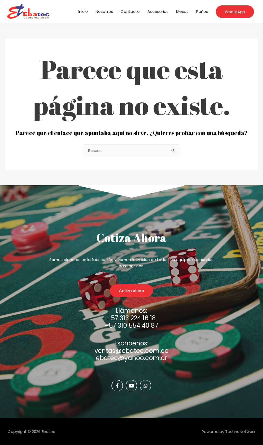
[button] (235, 11)
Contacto (130, 11)
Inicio (83, 11)
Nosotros (104, 11)
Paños (202, 11)
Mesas (182, 11)
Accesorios (157, 11)
